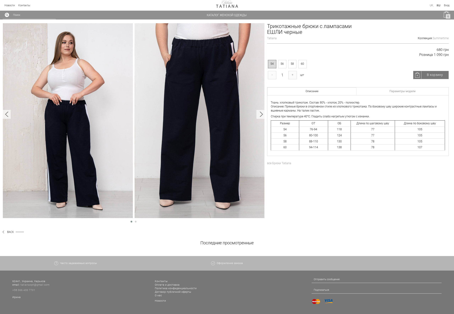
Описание (312, 91)
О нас (158, 295)
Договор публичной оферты (173, 291)
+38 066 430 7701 (23, 290)
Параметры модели (402, 91)
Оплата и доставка (167, 284)
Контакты (161, 281)
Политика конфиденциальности (176, 288)
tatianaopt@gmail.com (35, 284)
